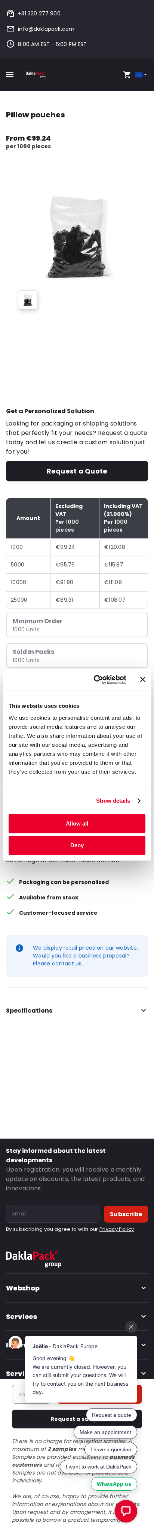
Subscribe (126, 1214)
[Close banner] (142, 679)
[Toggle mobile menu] (9, 74)
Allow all (77, 823)
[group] (27, 300)
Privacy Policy (116, 1229)
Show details (113, 800)
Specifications (29, 1010)
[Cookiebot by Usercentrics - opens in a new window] (95, 680)
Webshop (23, 1288)
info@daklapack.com (46, 29)
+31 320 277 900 (39, 13)
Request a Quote (77, 471)
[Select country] (141, 75)
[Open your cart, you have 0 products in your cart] (127, 74)
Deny (77, 845)
